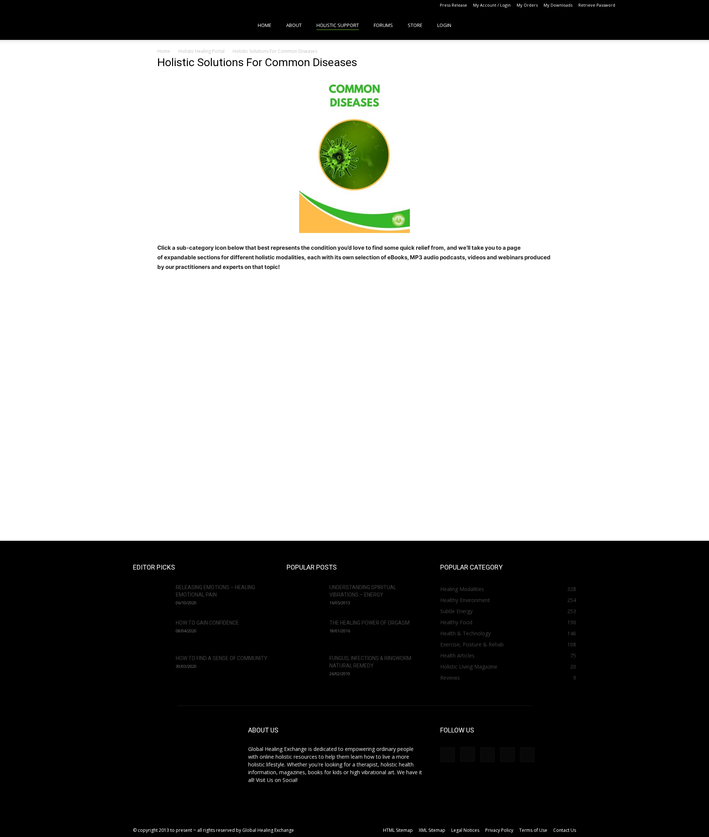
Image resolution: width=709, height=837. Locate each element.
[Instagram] (644, 5)
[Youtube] (681, 5)
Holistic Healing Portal (201, 51)
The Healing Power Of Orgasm (369, 623)
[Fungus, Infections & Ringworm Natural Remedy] (305, 667)
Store (415, 25)
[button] (678, 25)
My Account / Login (492, 5)
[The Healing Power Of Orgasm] (305, 632)
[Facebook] (632, 5)
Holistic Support (337, 25)
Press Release (453, 5)
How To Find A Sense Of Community (221, 658)
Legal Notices (465, 830)
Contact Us (564, 830)
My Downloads (558, 5)
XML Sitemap (432, 830)
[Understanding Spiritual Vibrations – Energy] (305, 596)
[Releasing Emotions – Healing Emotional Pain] (151, 596)
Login (444, 25)
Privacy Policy (499, 830)
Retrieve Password (596, 5)
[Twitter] (669, 5)
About (294, 25)
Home (264, 25)
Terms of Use (533, 830)
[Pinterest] (656, 5)
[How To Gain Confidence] (151, 632)
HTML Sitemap (398, 830)
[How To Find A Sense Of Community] (151, 667)
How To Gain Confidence (207, 623)
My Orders (527, 5)
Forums (383, 25)
